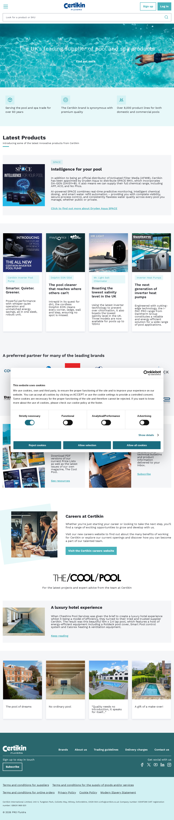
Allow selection (87, 445)
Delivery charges (136, 749)
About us (81, 749)
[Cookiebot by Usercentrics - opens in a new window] (146, 372)
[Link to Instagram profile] (169, 765)
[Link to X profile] (149, 765)
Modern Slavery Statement (118, 792)
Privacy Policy (67, 792)
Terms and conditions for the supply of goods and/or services (93, 785)
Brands (63, 749)
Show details (146, 434)
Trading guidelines (106, 749)
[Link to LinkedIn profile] (162, 765)
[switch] (68, 422)
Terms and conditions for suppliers (26, 785)
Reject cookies (37, 445)
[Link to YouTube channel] (156, 765)
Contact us (161, 749)
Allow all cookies (137, 445)
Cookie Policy (88, 792)
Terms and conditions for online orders (29, 792)
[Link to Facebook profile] (142, 765)
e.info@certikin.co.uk (109, 802)
